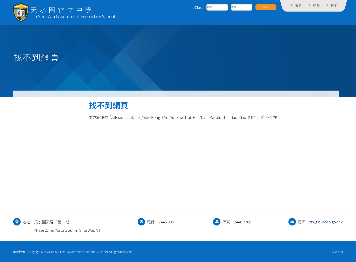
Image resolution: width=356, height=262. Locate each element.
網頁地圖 (19, 252)
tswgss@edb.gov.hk (326, 221)
